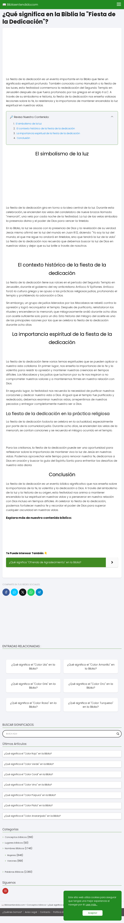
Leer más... (91, 904)
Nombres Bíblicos (14, 848)
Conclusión (23, 138)
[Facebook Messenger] (14, 592)
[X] (22, 592)
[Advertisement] (62, 49)
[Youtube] (5, 891)
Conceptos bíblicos (16, 837)
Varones (12, 860)
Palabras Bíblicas (14, 871)
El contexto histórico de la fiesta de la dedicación (46, 128)
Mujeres (11, 855)
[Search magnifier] (118, 734)
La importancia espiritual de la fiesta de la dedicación (48, 133)
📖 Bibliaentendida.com (20, 4)
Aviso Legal (31, 912)
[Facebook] (6, 592)
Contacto (45, 912)
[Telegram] (39, 592)
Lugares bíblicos (14, 842)
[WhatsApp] (31, 592)
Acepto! (92, 913)
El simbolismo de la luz (29, 123)
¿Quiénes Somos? (12, 912)
